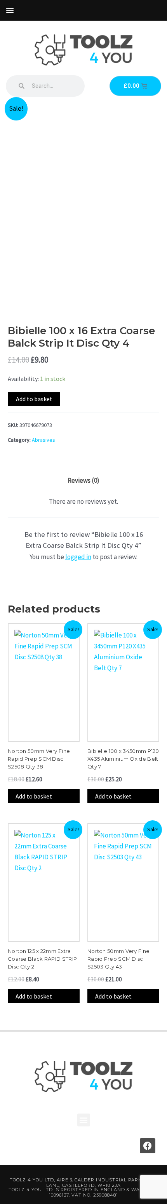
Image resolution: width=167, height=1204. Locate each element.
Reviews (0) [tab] (83, 480)
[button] (10, 10)
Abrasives (43, 439)
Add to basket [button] (34, 796)
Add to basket (34, 399)
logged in (78, 556)
